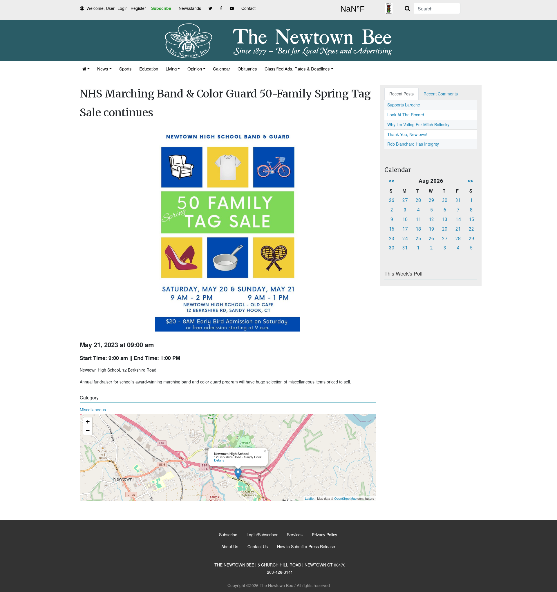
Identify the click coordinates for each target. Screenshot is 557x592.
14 (458, 219)
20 (444, 229)
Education (148, 69)
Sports (125, 69)
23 (391, 238)
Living (171, 69)
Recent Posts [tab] (401, 94)
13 (444, 219)
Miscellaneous (93, 409)
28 (418, 200)
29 (431, 200)
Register (138, 8)
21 (458, 229)
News (102, 69)
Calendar (221, 69)
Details (219, 460)
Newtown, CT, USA (352, 9)
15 (471, 219)
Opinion (194, 69)
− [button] (88, 430)
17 (405, 229)
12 (431, 219)
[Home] (86, 68)
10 (405, 219)
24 (405, 238)
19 (431, 229)
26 (391, 200)
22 (471, 229)
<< (391, 181)
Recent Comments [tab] (441, 94)
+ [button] (88, 421)
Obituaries (247, 69)
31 (458, 200)
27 (405, 200)
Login (122, 8)
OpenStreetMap (345, 498)
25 (418, 238)
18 (418, 229)
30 (444, 200)
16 (391, 229)
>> (470, 181)
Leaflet (309, 498)
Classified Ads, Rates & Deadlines (297, 69)
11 (418, 219)
